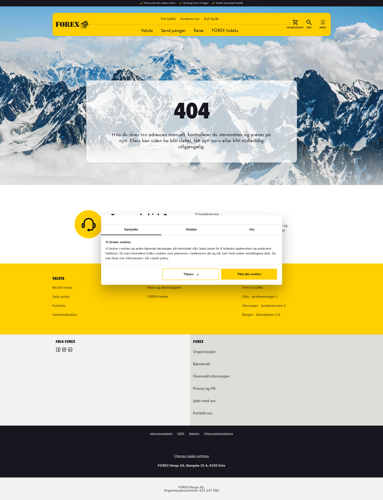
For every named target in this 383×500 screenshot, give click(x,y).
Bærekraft (201, 364)
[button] (211, 18)
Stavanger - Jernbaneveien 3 (263, 305)
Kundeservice (190, 18)
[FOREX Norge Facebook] (58, 350)
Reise (199, 30)
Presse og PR (204, 388)
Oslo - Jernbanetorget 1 (259, 296)
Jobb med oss (204, 400)
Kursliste (58, 305)
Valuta (147, 30)
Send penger (173, 30)
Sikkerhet (194, 433)
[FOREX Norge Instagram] (64, 350)
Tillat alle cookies (249, 274)
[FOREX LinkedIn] (70, 350)
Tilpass (189, 274)
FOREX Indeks (225, 30)
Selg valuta (61, 296)
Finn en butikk (252, 287)
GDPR (180, 433)
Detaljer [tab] (191, 229)
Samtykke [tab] (131, 229)
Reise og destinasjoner (164, 287)
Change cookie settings (191, 456)
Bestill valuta (62, 287)
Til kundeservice (207, 214)
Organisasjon (204, 351)
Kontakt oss (203, 413)
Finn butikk (168, 18)
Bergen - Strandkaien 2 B (261, 315)
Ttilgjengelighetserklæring (218, 433)
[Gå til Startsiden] (72, 24)
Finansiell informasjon (211, 376)
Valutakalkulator (64, 315)
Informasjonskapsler (161, 433)
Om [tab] (251, 229)
